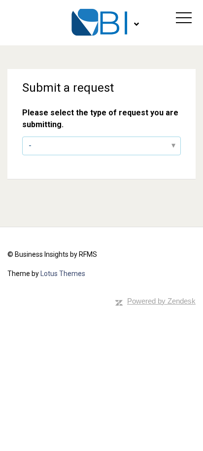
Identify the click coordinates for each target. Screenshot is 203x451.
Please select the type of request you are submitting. (100, 118)
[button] (184, 18)
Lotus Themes (62, 274)
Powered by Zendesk (161, 301)
